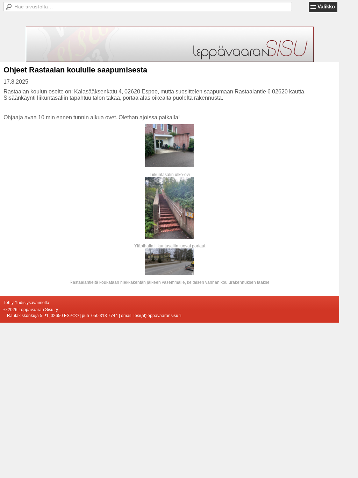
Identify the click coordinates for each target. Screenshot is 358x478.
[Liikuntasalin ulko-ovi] (169, 145)
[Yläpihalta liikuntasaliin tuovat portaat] (169, 208)
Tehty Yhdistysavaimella (26, 302)
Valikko (326, 6)
